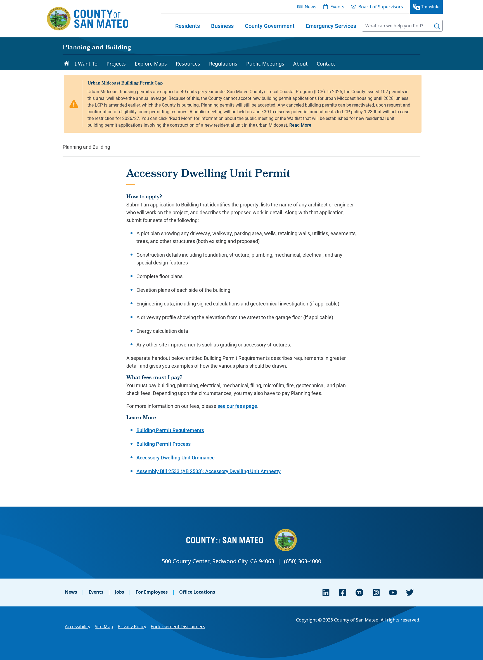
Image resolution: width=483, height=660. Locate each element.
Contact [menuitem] (326, 63)
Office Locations (197, 592)
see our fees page (237, 406)
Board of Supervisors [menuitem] (380, 7)
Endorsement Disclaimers (178, 626)
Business (222, 25)
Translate (430, 6)
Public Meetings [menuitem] (265, 63)
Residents (187, 25)
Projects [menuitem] (116, 63)
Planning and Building (97, 48)
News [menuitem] (310, 7)
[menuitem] (187, 25)
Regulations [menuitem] (223, 63)
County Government (270, 25)
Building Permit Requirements (170, 430)
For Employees (152, 592)
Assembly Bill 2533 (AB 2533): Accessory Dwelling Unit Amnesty (208, 471)
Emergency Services (331, 25)
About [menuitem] (300, 63)
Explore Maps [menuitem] (151, 63)
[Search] (437, 26)
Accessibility (77, 626)
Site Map (104, 626)
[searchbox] (402, 26)
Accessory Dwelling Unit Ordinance (175, 457)
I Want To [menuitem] (86, 63)
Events (96, 592)
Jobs (119, 592)
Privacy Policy (132, 626)
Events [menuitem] (337, 7)
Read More (300, 125)
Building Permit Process (163, 443)
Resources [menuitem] (188, 63)
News (71, 592)
